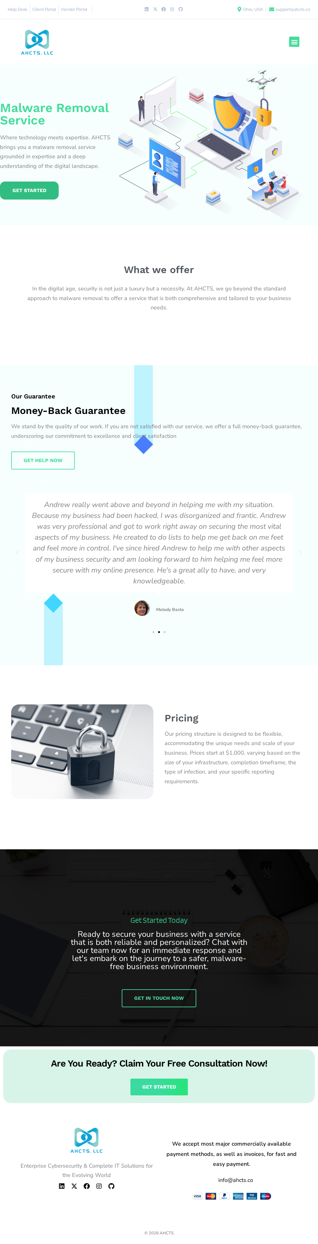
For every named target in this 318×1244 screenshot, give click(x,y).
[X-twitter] (155, 9)
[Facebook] (163, 9)
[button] (294, 42)
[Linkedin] (146, 9)
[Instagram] (172, 9)
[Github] (180, 9)
